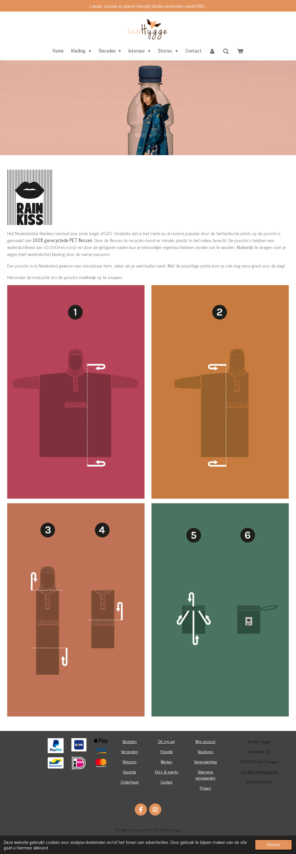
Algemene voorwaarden (205, 774)
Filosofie (166, 751)
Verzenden (129, 751)
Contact (167, 781)
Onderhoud (129, 781)
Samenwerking (205, 761)
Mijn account (205, 741)
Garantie (129, 771)
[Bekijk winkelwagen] (240, 50)
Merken (166, 761)
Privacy (205, 787)
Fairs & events (166, 771)
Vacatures (205, 751)
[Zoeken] (226, 51)
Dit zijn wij (166, 741)
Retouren (129, 761)
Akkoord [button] (273, 844)
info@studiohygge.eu (259, 771)
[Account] (212, 50)
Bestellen (130, 741)
